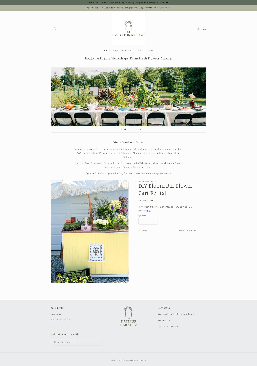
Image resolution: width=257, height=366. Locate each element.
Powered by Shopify (139, 360)
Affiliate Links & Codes (62, 319)
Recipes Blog (57, 314)
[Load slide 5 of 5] (133, 129)
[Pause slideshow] (147, 129)
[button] (54, 28)
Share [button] (144, 230)
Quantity (142, 216)
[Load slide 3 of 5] (125, 129)
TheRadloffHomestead (124, 360)
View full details (185, 230)
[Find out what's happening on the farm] (98, 342)
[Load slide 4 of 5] (129, 129)
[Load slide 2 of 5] (121, 129)
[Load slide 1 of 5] (117, 129)
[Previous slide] (110, 129)
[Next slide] (140, 129)
